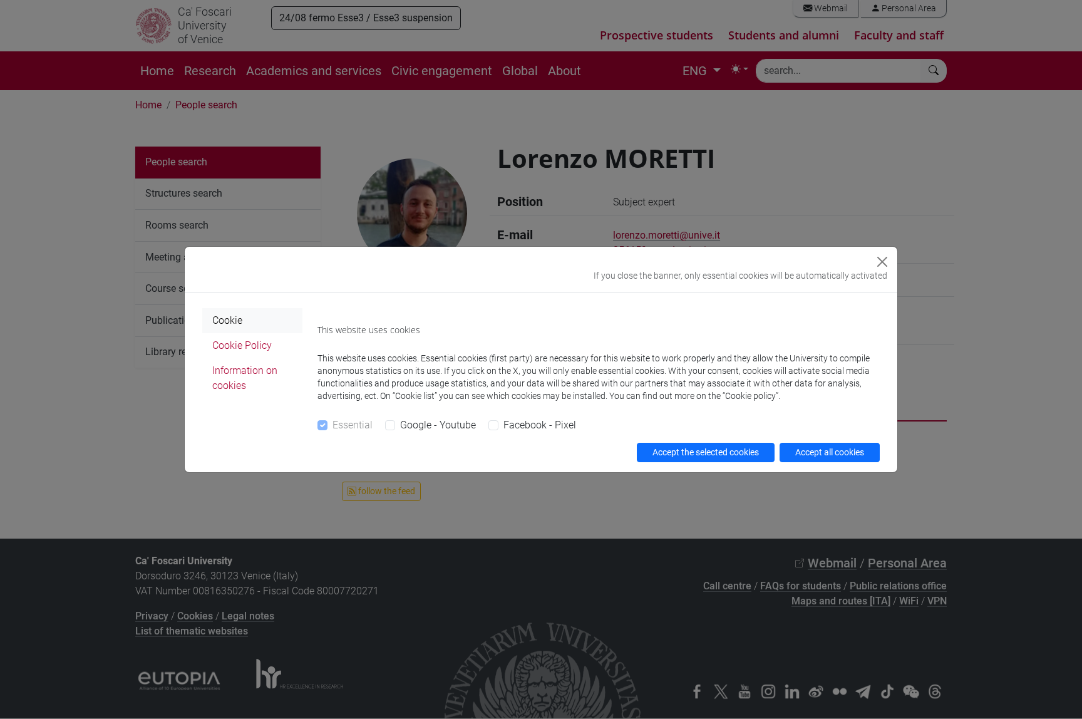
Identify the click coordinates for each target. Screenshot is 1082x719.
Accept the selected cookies (705, 452)
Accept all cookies (829, 452)
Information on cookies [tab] (244, 378)
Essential (352, 425)
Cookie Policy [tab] (242, 345)
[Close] (882, 262)
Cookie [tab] (227, 320)
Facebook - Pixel (539, 425)
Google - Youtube (438, 425)
